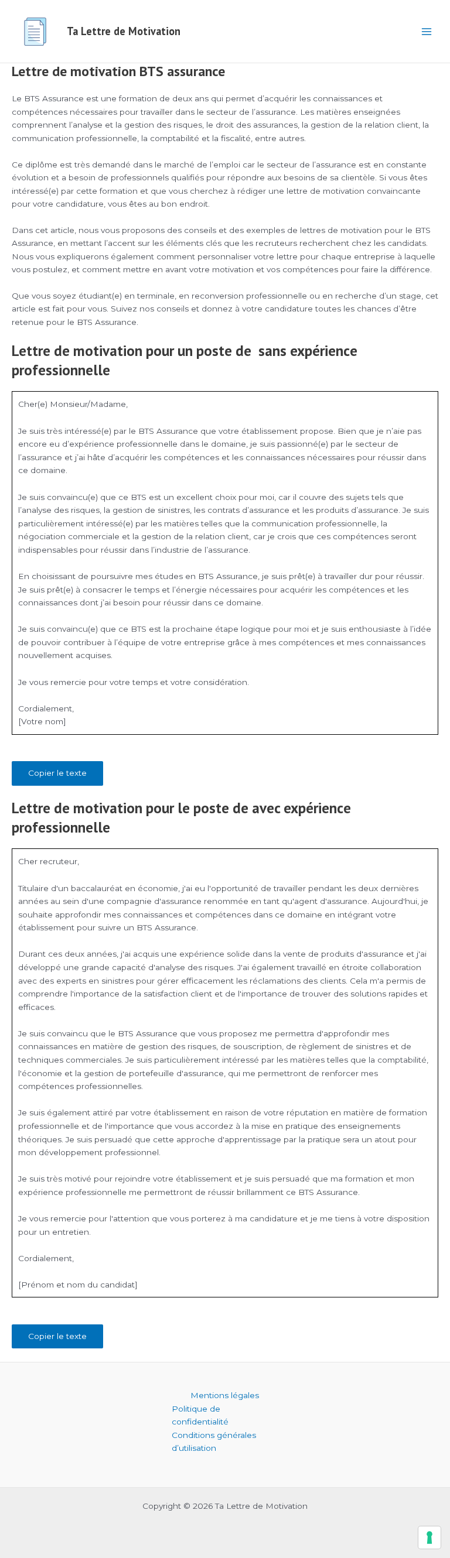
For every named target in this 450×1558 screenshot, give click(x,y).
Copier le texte (57, 773)
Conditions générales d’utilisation (214, 1441)
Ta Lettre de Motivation (123, 31)
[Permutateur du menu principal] (427, 31)
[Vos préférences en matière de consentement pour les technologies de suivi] (429, 1537)
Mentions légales (224, 1395)
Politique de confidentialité (200, 1415)
